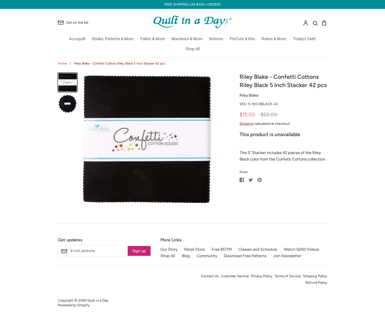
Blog (186, 255)
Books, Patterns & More (113, 38)
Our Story (169, 249)
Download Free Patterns (245, 255)
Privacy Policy (261, 276)
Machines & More (187, 38)
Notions (216, 38)
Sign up (139, 250)
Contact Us (210, 276)
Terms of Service (287, 276)
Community (207, 255)
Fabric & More (152, 38)
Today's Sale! (304, 38)
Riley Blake (249, 95)
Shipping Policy (315, 276)
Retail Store (194, 249)
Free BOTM (222, 249)
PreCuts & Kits (242, 38)
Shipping (247, 123)
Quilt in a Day (97, 300)
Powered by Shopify (74, 305)
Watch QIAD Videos (301, 249)
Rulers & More (274, 38)
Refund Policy (316, 282)
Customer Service (235, 276)
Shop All (192, 48)
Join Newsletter (287, 255)
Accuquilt (77, 38)
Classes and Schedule (257, 249)
